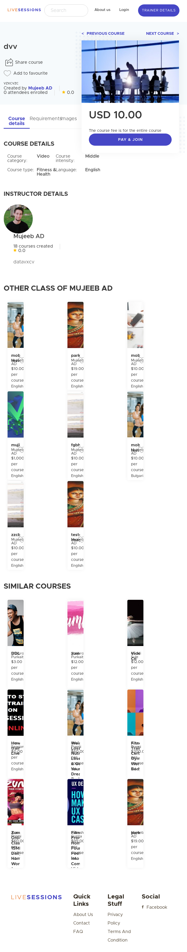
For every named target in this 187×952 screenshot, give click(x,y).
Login (124, 10)
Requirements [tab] (43, 118)
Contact (81, 923)
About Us (83, 915)
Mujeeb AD (40, 88)
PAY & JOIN (130, 140)
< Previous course (103, 34)
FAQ (78, 932)
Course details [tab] (16, 121)
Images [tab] (69, 118)
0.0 (70, 92)
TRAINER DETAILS (159, 10)
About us (102, 10)
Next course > (162, 34)
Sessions (22, 10)
